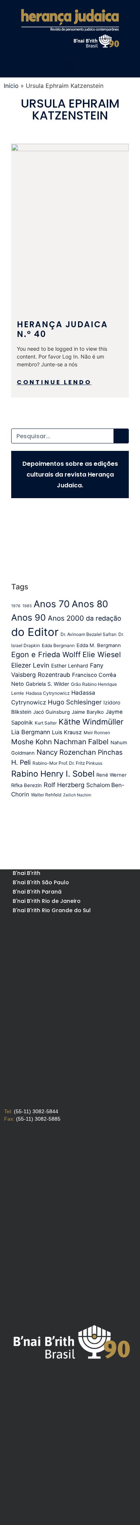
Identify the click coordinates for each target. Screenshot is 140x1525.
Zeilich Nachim (77, 795)
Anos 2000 (66, 618)
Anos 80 (90, 603)
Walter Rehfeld (46, 794)
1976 (16, 606)
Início (11, 85)
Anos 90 (28, 617)
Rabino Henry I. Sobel (52, 774)
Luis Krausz (67, 732)
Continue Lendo (54, 382)
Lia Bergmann (30, 732)
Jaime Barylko (88, 712)
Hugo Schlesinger (75, 702)
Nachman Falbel (81, 741)
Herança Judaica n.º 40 (62, 329)
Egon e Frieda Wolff (46, 654)
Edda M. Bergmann (99, 645)
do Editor (35, 632)
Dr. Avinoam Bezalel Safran (88, 634)
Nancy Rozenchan (66, 752)
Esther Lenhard (69, 666)
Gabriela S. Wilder (47, 684)
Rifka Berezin (26, 785)
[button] (70, 67)
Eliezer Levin (30, 665)
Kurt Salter (46, 723)
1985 (27, 606)
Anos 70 (52, 603)
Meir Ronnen (97, 732)
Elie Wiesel (102, 654)
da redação (103, 618)
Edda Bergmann (58, 645)
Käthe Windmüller (91, 721)
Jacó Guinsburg (51, 712)
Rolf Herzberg (64, 785)
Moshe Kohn (31, 742)
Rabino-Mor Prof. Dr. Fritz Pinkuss (67, 763)
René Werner (111, 775)
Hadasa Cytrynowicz (47, 693)
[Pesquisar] (120, 436)
